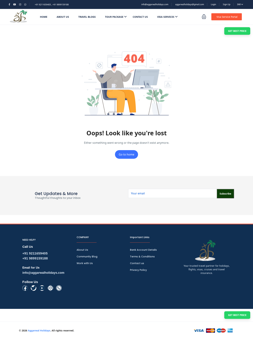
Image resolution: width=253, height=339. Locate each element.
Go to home (126, 154)
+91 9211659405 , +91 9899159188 (52, 4)
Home (43, 16)
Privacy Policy (138, 270)
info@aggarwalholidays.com (154, 4)
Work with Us (85, 263)
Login (213, 4)
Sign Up (226, 4)
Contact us (137, 263)
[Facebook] (25, 288)
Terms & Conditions (142, 256)
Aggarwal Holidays (39, 330)
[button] (204, 16)
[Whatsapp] (59, 288)
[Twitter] (33, 288)
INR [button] (239, 4)
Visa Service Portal (227, 16)
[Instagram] (50, 288)
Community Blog (87, 256)
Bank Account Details (143, 250)
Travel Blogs (87, 16)
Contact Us (140, 16)
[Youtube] (42, 288)
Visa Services (165, 16)
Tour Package (114, 16)
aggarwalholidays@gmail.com (189, 4)
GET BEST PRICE (237, 31)
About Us (63, 16)
